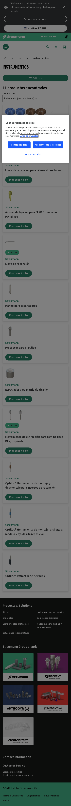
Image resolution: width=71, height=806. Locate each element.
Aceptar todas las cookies (48, 145)
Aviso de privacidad (29, 136)
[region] (35, 139)
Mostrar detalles (32, 154)
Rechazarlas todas (19, 145)
